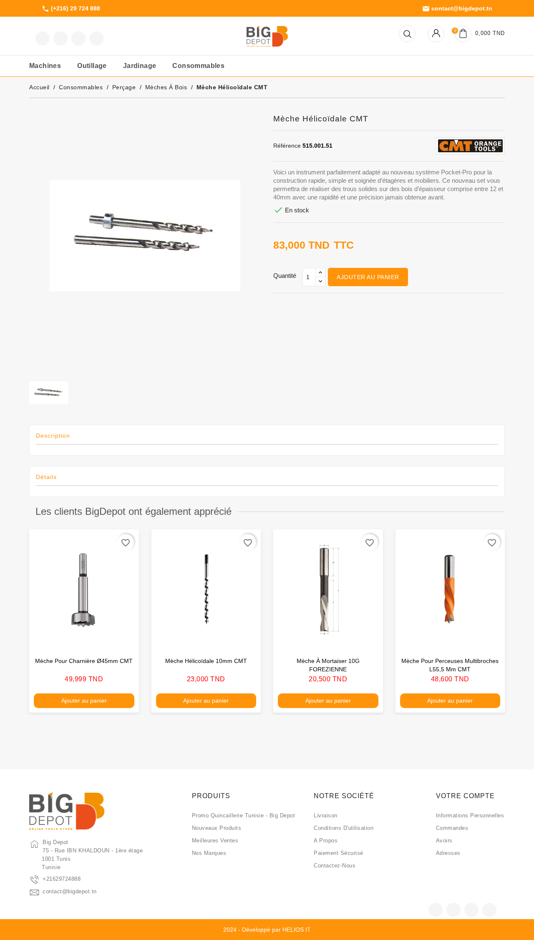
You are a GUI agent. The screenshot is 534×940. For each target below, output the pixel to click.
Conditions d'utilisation (343, 828)
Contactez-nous (334, 865)
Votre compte (465, 795)
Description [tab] (53, 435)
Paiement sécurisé (338, 853)
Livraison (326, 815)
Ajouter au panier (368, 277)
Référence (287, 145)
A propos (326, 840)
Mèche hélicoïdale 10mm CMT (206, 661)
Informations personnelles (470, 815)
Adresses (448, 853)
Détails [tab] (46, 477)
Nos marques (209, 853)
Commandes (452, 828)
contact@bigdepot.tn (457, 9)
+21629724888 (62, 879)
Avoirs (444, 840)
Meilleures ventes (215, 840)
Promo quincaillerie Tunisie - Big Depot (243, 815)
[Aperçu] (124, 639)
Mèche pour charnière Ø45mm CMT (84, 661)
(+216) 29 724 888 (71, 9)
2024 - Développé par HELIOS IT (267, 929)
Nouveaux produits (217, 828)
